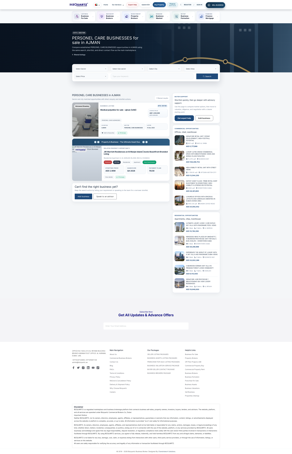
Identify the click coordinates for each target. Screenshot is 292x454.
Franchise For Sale (192, 381)
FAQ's (112, 369)
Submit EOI (146, 5)
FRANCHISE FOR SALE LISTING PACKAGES (163, 362)
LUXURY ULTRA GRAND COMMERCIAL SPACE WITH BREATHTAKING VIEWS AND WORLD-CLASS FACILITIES (200, 154)
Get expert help (184, 118)
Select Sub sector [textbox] (119, 69)
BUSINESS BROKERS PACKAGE (159, 373)
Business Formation (192, 377)
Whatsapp (123, 133)
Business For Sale (191, 354)
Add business (83, 196)
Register (187, 5)
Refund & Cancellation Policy (120, 381)
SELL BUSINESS (217, 5)
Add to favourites (109, 133)
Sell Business (190, 392)
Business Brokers (191, 373)
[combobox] (91, 69)
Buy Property (159, 5)
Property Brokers (191, 358)
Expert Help (132, 5)
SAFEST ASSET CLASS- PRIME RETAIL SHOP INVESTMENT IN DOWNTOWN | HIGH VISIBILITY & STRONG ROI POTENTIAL (201, 183)
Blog (111, 366)
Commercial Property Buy (194, 366)
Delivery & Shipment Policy (120, 384)
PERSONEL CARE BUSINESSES (111, 120)
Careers (113, 392)
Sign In (199, 5)
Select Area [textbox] (190, 69)
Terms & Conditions (117, 373)
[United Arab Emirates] (97, 4)
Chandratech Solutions (166, 451)
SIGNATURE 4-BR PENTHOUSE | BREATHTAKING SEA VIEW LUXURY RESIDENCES (198, 281)
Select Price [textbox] (80, 76)
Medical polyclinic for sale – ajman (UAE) (118, 110)
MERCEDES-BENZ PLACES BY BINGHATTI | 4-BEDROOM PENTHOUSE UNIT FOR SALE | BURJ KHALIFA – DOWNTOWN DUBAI (201, 239)
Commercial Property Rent (195, 369)
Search (208, 76)
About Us (113, 354)
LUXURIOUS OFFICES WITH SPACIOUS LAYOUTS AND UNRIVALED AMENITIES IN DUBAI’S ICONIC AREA (200, 199)
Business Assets (191, 384)
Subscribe (178, 326)
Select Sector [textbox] (81, 69)
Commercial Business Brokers (121, 358)
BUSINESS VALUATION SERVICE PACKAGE (163, 366)
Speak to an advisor (105, 196)
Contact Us (114, 362)
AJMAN (104, 128)
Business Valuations (192, 388)
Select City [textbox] (153, 69)
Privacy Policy (115, 377)
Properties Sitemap (192, 396)
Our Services (116, 5)
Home (106, 5)
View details (109, 177)
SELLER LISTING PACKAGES (157, 354)
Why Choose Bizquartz (118, 388)
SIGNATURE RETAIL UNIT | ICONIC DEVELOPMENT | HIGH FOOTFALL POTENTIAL (198, 138)
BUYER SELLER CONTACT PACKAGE (161, 369)
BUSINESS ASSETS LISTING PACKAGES (162, 358)
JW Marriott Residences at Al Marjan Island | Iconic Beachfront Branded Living (136, 153)
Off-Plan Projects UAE (193, 362)
